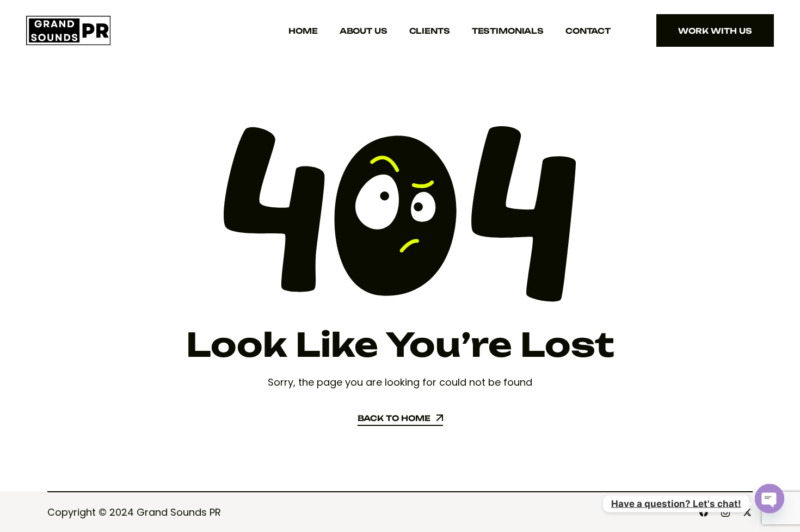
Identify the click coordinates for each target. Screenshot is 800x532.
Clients (429, 30)
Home (302, 30)
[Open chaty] (769, 498)
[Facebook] (703, 512)
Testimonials (508, 30)
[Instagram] (725, 512)
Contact (588, 30)
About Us (363, 30)
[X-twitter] (747, 512)
